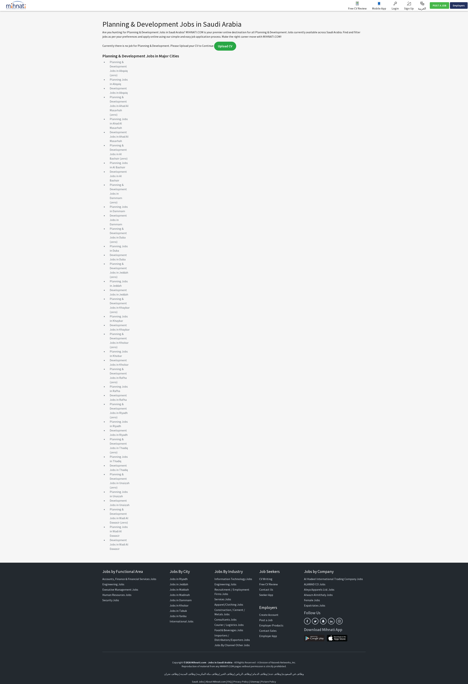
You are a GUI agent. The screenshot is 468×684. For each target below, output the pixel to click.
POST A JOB (439, 5)
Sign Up (409, 8)
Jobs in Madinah (180, 595)
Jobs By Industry (228, 571)
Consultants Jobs (225, 619)
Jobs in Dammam (181, 600)
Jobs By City (180, 571)
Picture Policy (268, 681)
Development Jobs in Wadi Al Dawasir (119, 544)
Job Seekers (269, 571)
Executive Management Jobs (120, 589)
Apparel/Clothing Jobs (228, 604)
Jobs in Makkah (179, 589)
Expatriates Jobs (314, 605)
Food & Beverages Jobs (228, 630)
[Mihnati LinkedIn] (331, 621)
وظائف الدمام (260, 674)
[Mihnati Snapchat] (323, 621)
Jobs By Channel (224, 645)
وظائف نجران (171, 674)
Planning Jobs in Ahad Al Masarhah (119, 123)
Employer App (268, 636)
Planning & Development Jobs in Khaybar (120, 303)
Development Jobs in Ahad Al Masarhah (119, 136)
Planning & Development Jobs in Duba (118, 233)
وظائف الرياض (243, 674)
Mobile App (379, 8)
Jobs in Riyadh (179, 579)
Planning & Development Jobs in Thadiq (119, 443)
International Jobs (181, 621)
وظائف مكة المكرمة (208, 674)
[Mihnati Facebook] (307, 621)
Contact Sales (268, 630)
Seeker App (266, 595)
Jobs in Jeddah (179, 584)
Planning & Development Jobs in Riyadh (119, 408)
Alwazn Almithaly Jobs (318, 595)
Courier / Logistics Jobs (229, 625)
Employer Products (271, 625)
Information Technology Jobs (233, 579)
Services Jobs (222, 599)
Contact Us (266, 589)
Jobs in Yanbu (178, 616)
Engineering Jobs (113, 584)
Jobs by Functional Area (122, 571)
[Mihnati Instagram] (339, 621)
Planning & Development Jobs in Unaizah (119, 478)
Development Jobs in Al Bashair (118, 176)
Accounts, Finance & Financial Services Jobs (129, 579)
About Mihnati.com (216, 681)
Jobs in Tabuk (178, 611)
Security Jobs (110, 600)
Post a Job (266, 620)
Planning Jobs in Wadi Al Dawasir (119, 531)
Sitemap (254, 681)
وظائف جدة (275, 674)
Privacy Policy (241, 681)
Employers (459, 5)
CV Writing (265, 579)
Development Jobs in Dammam (118, 220)
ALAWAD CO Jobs (314, 584)
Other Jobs (243, 645)
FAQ (229, 681)
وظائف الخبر (227, 674)
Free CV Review (357, 8)
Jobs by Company (319, 571)
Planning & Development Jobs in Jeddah (119, 268)
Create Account (268, 615)
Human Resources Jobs (116, 595)
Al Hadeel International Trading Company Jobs (333, 579)
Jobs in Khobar (179, 605)
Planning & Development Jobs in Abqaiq (119, 66)
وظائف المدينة (187, 674)
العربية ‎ (422, 8)
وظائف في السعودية (293, 674)
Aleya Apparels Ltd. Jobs (319, 589)
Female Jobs (312, 600)
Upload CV (225, 46)
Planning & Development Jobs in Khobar (119, 338)
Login (395, 8)
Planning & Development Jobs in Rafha (118, 373)
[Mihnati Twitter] (315, 621)
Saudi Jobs (198, 681)
